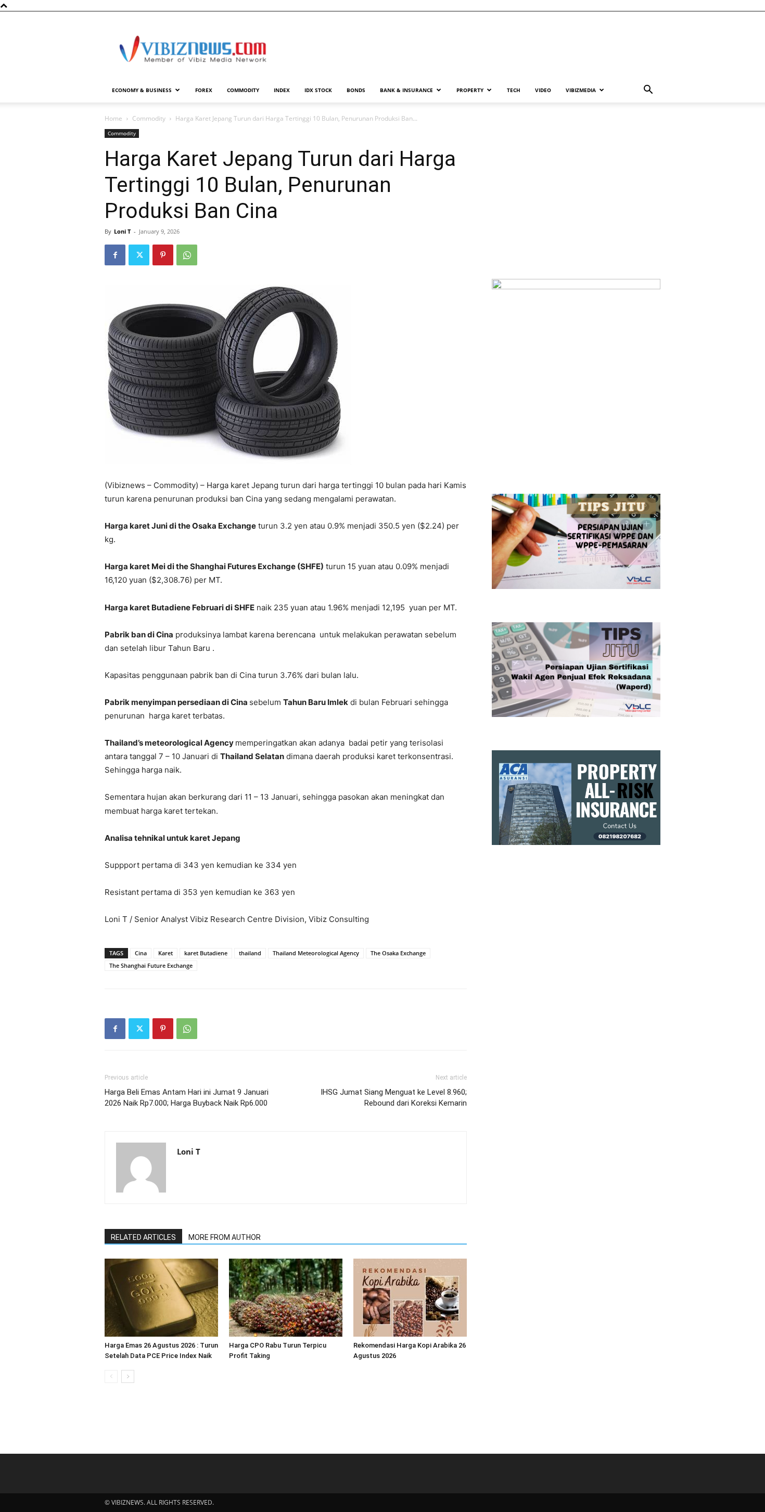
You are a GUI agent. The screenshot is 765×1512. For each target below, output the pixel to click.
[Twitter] (139, 255)
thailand (250, 953)
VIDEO (543, 90)
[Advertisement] (471, 49)
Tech (513, 90)
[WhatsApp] (186, 255)
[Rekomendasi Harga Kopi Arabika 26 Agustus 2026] (410, 1298)
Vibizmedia (581, 90)
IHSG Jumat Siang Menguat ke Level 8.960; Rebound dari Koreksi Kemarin (394, 1097)
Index (282, 90)
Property (469, 90)
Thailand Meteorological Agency (316, 953)
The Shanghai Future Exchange (151, 965)
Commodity (243, 90)
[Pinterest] (162, 255)
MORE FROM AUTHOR (224, 1237)
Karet (165, 953)
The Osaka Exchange (398, 953)
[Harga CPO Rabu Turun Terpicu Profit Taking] (285, 1298)
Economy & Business (142, 90)
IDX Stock (318, 90)
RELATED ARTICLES (143, 1237)
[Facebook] (115, 255)
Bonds (356, 90)
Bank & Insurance (406, 90)
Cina (141, 953)
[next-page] (127, 1376)
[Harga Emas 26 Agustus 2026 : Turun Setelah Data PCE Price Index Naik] (161, 1298)
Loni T (122, 231)
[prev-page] (111, 1376)
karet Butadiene (205, 953)
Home (113, 118)
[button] (647, 91)
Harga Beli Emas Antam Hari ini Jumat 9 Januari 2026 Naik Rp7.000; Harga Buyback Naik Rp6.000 (187, 1097)
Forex (203, 90)
